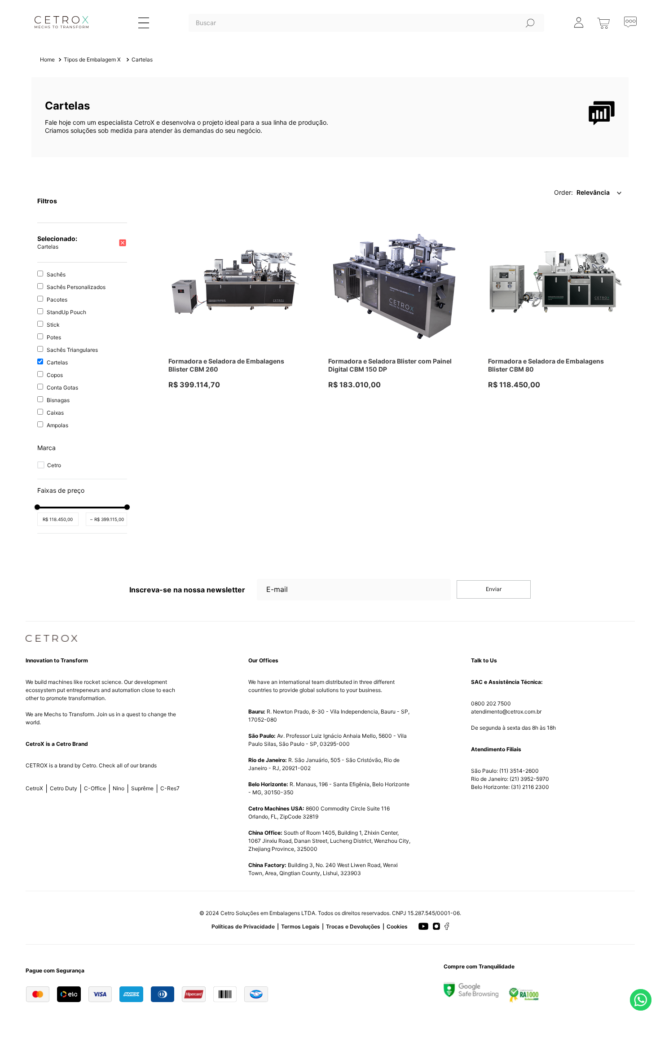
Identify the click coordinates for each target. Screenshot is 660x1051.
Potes (54, 337)
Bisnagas (58, 400)
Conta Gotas (62, 387)
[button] (82, 448)
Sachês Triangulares (72, 349)
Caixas (55, 412)
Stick (53, 324)
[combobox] (366, 34)
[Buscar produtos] (530, 23)
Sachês (56, 274)
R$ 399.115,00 (107, 519)
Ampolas (57, 425)
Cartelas (142, 59)
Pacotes (57, 299)
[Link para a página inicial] (47, 60)
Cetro (54, 465)
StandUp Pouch (66, 312)
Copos (55, 375)
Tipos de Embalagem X (92, 59)
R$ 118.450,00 (58, 519)
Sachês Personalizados (76, 287)
